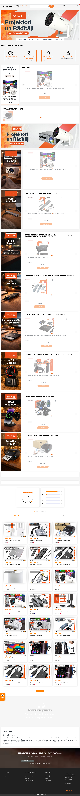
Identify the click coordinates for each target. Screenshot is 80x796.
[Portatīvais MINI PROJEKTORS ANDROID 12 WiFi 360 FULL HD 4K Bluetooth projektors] (9, 87)
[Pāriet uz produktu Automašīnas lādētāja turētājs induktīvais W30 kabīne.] (42, 408)
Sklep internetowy (40, 794)
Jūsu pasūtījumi (48, 776)
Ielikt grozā (44, 97)
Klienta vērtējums (28, 498)
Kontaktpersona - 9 (9, 775)
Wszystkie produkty (56, 193)
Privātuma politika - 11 (29, 780)
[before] (2, 24)
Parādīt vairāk (40, 690)
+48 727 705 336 (68, 790)
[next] (77, 24)
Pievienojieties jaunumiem (27, 760)
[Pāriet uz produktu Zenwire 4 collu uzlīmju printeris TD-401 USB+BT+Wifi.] (42, 447)
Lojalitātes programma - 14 (50, 775)
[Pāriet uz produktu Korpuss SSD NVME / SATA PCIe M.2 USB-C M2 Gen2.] (39, 287)
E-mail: (21, 6)
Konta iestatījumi (48, 780)
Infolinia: (21, 5)
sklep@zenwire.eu (69, 789)
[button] (51, 6)
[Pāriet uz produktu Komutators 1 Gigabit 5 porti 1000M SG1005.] (42, 248)
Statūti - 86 (27, 778)
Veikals (46, 778)
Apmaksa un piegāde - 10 (30, 775)
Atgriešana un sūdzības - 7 (30, 776)
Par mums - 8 (8, 776)
